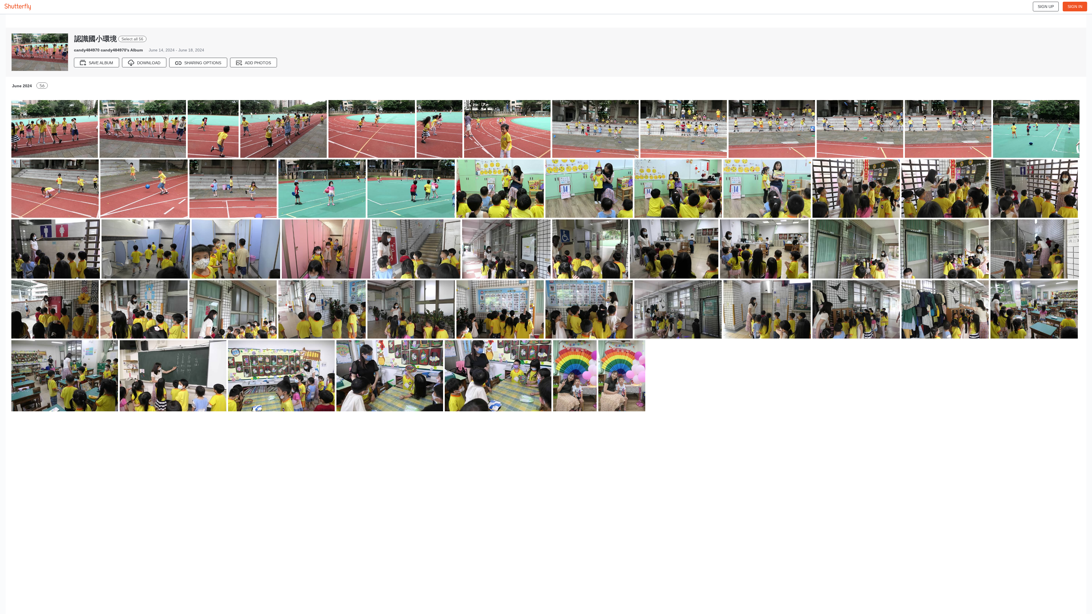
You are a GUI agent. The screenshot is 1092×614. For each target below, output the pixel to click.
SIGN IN (1075, 6)
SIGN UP (1046, 6)
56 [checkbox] (42, 85)
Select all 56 (132, 39)
